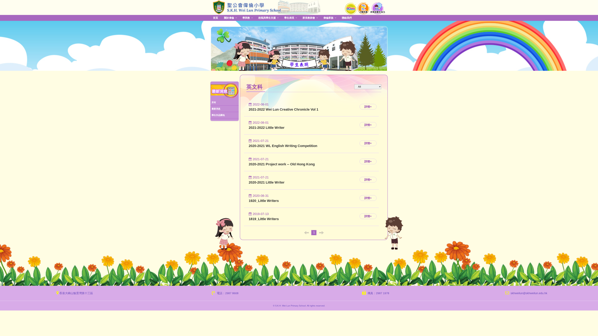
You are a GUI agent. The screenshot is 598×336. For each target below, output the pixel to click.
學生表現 (286, 17)
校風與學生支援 (265, 17)
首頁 (215, 17)
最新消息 (216, 108)
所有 (214, 102)
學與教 (245, 17)
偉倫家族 (324, 17)
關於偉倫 (228, 17)
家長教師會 (305, 17)
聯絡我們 (342, 17)
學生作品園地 (218, 115)
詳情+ (368, 106)
